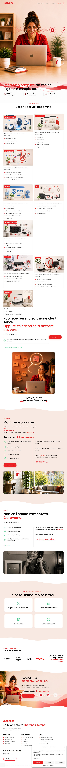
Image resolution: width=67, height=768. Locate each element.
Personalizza (60, 762)
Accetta (38, 762)
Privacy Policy (51, 765)
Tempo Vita (7, 743)
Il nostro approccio (9, 737)
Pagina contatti (44, 743)
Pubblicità (25, 739)
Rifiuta (49, 762)
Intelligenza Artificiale (28, 737)
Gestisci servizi (37, 758)
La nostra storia (8, 739)
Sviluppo (25, 743)
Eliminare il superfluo (10, 741)
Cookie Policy (45, 765)
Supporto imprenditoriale (29, 745)
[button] (64, 747)
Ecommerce (25, 741)
